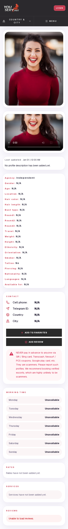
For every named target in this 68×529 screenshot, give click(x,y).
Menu (53, 21)
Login (59, 8)
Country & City (17, 21)
